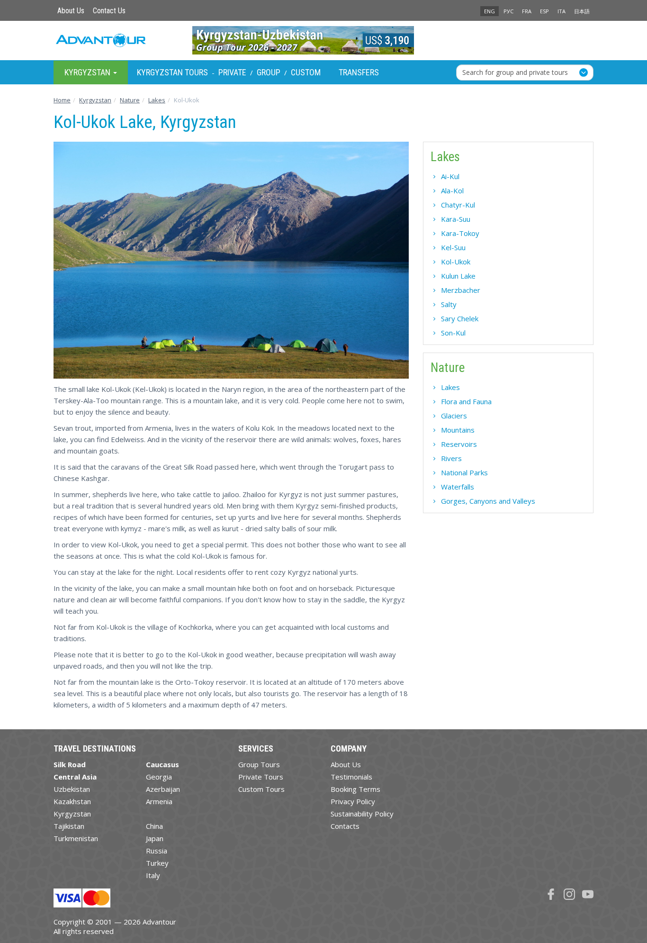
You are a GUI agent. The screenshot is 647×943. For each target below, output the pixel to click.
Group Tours (259, 764)
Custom (306, 72)
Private (232, 72)
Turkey (157, 863)
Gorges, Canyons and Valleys (488, 501)
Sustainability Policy (362, 813)
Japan (154, 838)
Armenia (159, 801)
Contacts (345, 826)
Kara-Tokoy (460, 233)
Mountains (458, 430)
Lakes (450, 387)
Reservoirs (459, 444)
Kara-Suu (455, 219)
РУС (508, 11)
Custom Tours (261, 789)
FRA (526, 11)
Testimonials (351, 776)
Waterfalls (457, 486)
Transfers (359, 72)
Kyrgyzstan (72, 813)
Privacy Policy (353, 801)
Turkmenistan (76, 838)
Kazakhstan (72, 801)
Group (268, 72)
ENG (489, 11)
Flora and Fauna (466, 401)
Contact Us (109, 10)
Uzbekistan (72, 789)
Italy (153, 875)
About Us (70, 10)
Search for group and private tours (515, 71)
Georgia (159, 776)
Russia (156, 850)
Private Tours (260, 776)
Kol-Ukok (455, 261)
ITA (561, 11)
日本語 (582, 11)
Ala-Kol (452, 190)
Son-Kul (453, 332)
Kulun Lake (458, 276)
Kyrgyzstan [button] (88, 72)
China (154, 826)
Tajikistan (69, 826)
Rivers (451, 458)
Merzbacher (460, 290)
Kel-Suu (453, 247)
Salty (449, 304)
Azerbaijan (163, 789)
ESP (544, 11)
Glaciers (454, 415)
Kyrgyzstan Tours (172, 72)
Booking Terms (355, 789)
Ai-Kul (450, 176)
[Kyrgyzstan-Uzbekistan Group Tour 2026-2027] (323, 40)
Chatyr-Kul (458, 204)
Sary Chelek (459, 318)
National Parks (464, 472)
